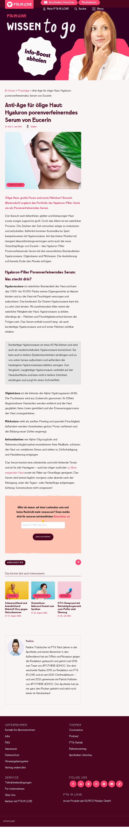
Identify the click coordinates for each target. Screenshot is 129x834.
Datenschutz (12, 755)
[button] (64, 44)
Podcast (73, 736)
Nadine (34, 127)
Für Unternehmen (15, 789)
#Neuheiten (15, 563)
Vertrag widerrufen (15, 768)
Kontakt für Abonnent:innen (20, 730)
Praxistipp (24, 91)
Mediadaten (89, 2)
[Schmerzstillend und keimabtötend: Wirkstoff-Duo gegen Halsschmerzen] (17, 598)
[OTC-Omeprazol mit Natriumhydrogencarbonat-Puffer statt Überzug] (69, 598)
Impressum (11, 749)
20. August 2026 (40, 613)
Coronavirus (76, 730)
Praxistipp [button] (41, 596)
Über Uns (10, 795)
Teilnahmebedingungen (18, 783)
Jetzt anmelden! (43, 537)
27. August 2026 (14, 616)
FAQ (7, 743)
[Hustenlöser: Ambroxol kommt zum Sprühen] (43, 598)
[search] (80, 9)
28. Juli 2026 (65, 616)
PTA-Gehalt (76, 743)
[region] (64, 44)
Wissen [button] (12, 596)
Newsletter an (62, 517)
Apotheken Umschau (61, 2)
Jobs (7, 736)
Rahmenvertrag (77, 749)
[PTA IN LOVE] (19, 4)
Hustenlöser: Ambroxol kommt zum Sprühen (42, 606)
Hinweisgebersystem (16, 761)
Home (11, 91)
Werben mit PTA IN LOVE (18, 801)
